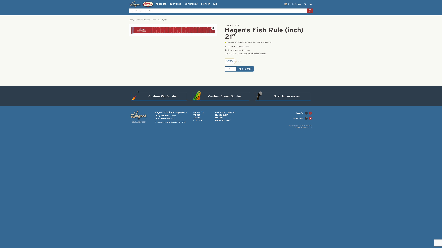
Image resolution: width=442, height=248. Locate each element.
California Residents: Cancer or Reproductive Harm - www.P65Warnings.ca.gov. (249, 42)
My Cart (219, 118)
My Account (221, 115)
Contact (205, 4)
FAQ (215, 4)
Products (161, 4)
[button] (213, 28)
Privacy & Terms (299, 127)
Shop (131, 20)
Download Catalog (225, 112)
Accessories (139, 20)
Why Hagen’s (191, 4)
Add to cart (245, 69)
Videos (196, 115)
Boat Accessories (287, 96)
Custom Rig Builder (162, 96)
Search (310, 10)
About (196, 118)
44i (310, 127)
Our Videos (175, 4)
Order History (222, 120)
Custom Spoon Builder (224, 96)
